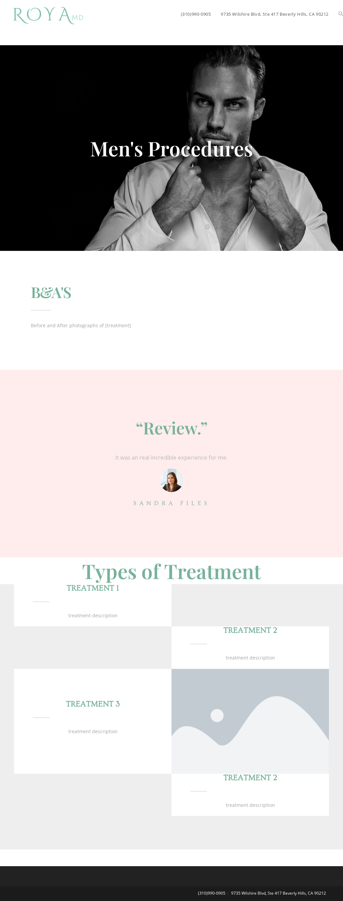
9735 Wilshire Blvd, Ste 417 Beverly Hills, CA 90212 (278, 893)
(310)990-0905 (211, 893)
